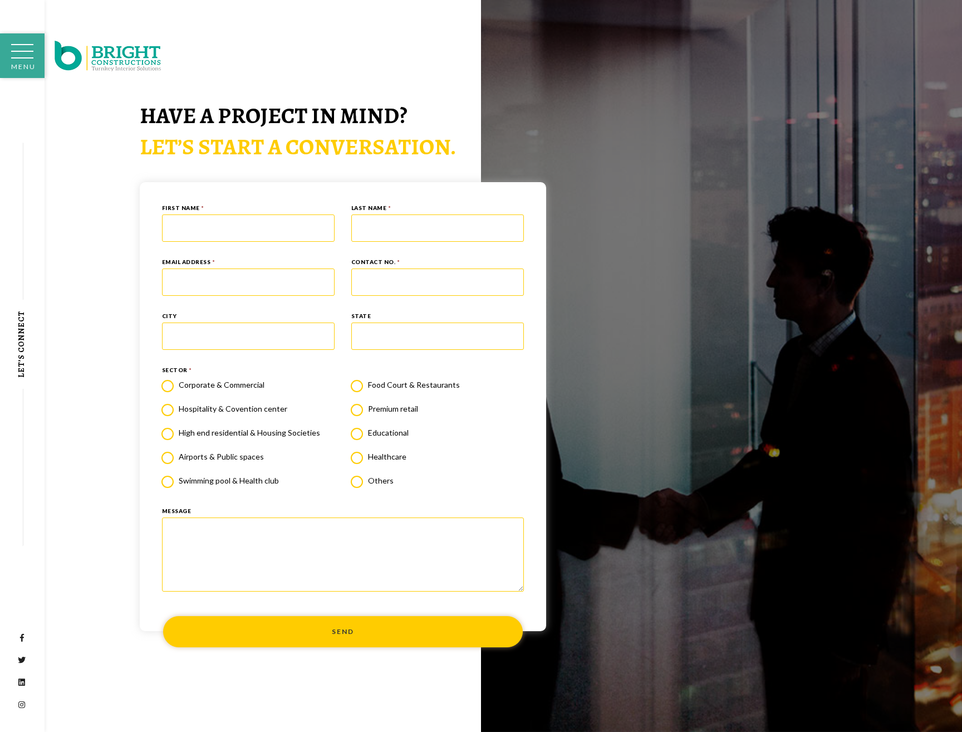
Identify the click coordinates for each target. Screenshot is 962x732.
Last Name (371, 207)
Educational (388, 432)
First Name (183, 207)
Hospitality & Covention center (233, 408)
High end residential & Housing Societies (249, 432)
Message (177, 510)
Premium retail (393, 408)
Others (381, 480)
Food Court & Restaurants (414, 384)
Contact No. (375, 261)
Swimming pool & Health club (229, 480)
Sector (177, 370)
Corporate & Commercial (221, 384)
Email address (188, 261)
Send (343, 631)
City (169, 316)
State (361, 316)
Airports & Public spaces (221, 456)
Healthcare (387, 456)
